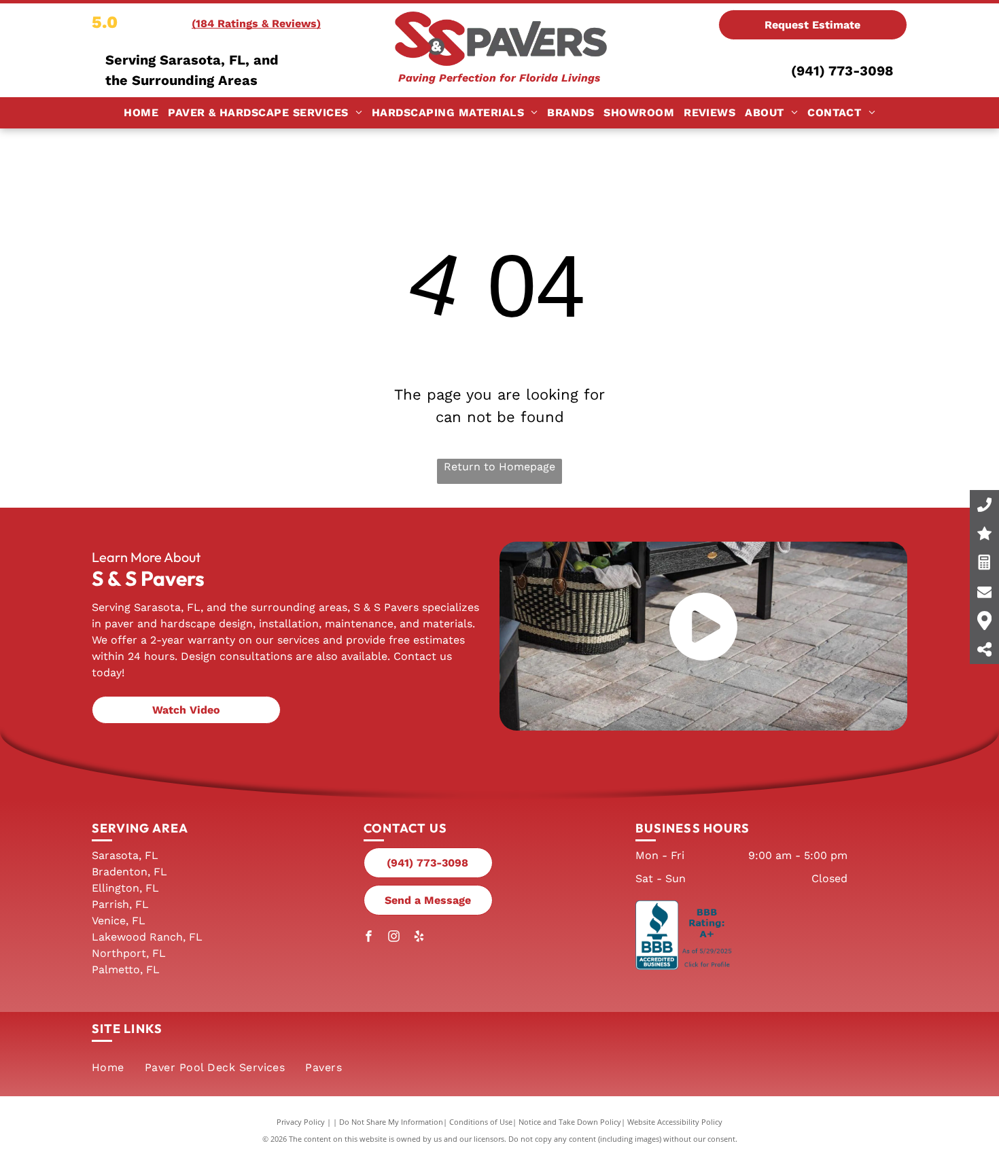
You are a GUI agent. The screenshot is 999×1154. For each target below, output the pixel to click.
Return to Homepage (499, 466)
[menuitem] (141, 112)
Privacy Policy (301, 1122)
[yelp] (419, 937)
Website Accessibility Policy (674, 1122)
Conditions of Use (480, 1122)
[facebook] (369, 937)
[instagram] (394, 937)
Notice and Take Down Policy (570, 1122)
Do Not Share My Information (391, 1122)
